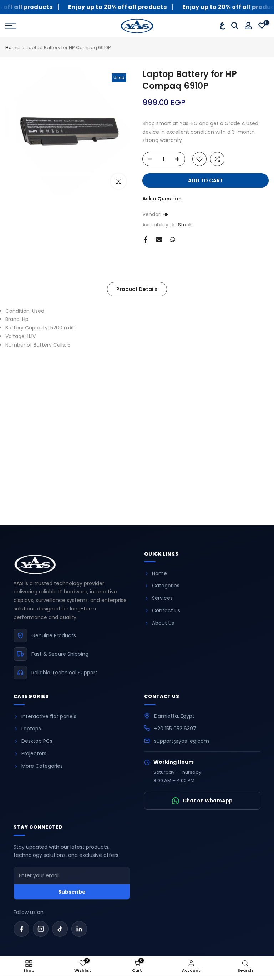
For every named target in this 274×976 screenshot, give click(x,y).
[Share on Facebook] (145, 239)
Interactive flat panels (48, 716)
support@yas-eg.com (181, 741)
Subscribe (72, 891)
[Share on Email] (159, 239)
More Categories (42, 766)
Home (12, 48)
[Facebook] (21, 929)
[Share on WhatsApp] (172, 239)
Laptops (31, 728)
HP (166, 214)
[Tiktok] (60, 929)
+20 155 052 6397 (175, 728)
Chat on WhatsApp (208, 800)
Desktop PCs (36, 741)
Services (162, 598)
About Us (163, 623)
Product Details (137, 288)
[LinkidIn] (79, 929)
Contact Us (166, 610)
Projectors (33, 753)
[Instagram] (41, 929)
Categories (165, 585)
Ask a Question (162, 198)
